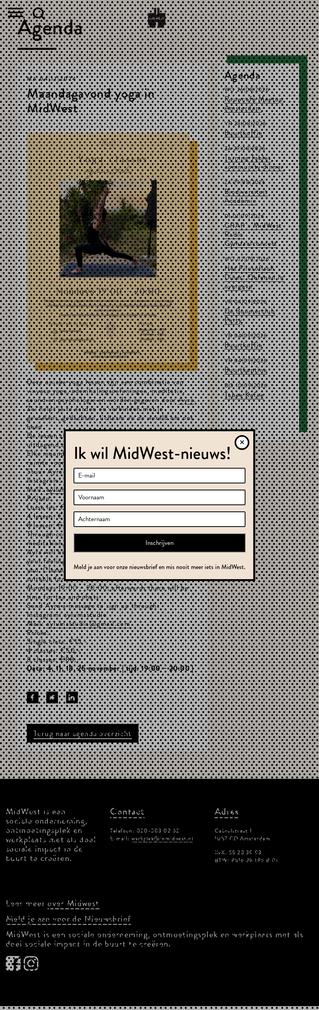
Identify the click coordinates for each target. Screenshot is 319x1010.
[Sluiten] (242, 442)
